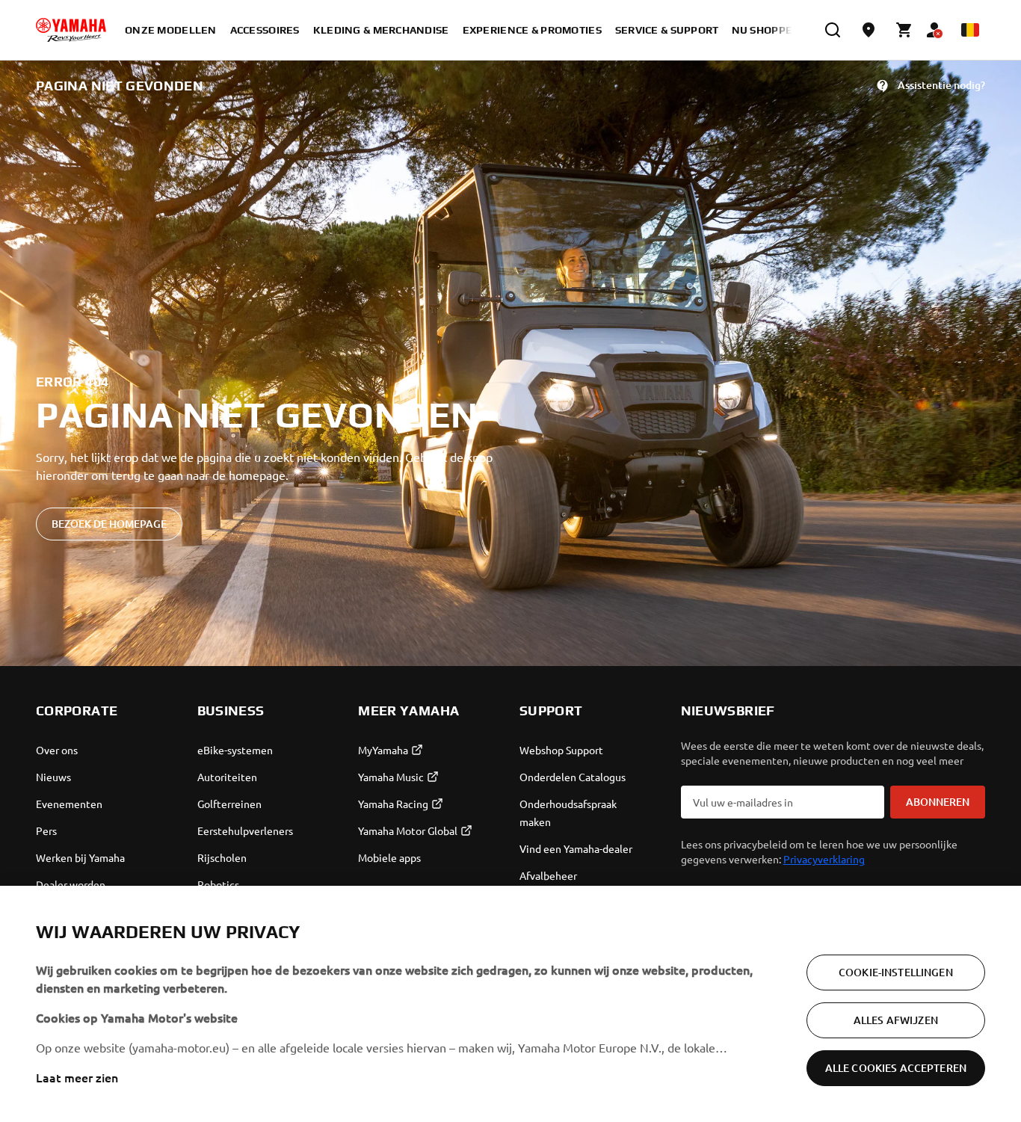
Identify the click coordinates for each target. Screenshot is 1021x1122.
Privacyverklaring (824, 859)
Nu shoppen (766, 30)
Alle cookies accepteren (895, 1068)
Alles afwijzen (896, 1020)
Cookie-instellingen (896, 972)
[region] (510, 1004)
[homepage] (71, 29)
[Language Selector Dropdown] (970, 30)
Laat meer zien (77, 1077)
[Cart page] (904, 30)
